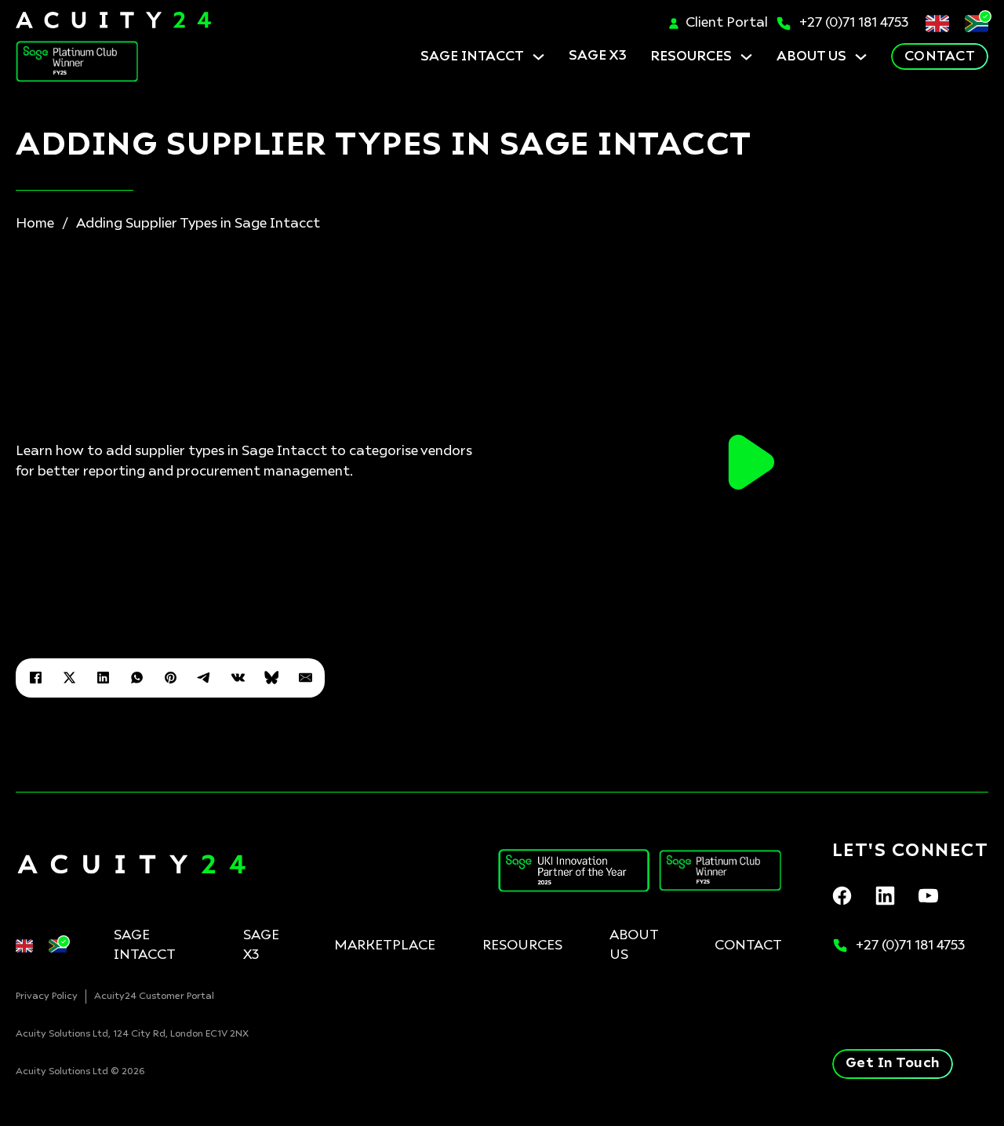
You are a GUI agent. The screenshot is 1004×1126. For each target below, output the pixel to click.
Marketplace (384, 946)
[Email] (305, 678)
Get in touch (893, 1063)
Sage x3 (598, 56)
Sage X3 (261, 946)
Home (35, 224)
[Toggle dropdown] (538, 57)
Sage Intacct (472, 57)
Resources (691, 57)
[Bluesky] (271, 678)
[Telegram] (204, 678)
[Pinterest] (170, 678)
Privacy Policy (47, 996)
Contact (940, 57)
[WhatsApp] (136, 678)
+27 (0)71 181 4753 (854, 23)
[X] (69, 678)
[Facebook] (35, 678)
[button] (751, 462)
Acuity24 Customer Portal (154, 996)
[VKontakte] (237, 678)
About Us (811, 57)
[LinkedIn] (103, 678)
